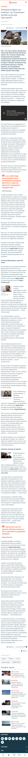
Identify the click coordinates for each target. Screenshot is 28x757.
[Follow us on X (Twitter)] (6, 738)
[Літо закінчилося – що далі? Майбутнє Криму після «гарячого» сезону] (6, 673)
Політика (4, 7)
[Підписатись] (2, 742)
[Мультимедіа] (8, 755)
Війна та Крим (15, 672)
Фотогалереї (14, 680)
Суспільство (14, 701)
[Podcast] (24, 738)
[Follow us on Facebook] (2, 738)
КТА (14, 755)
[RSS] (20, 738)
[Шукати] (24, 755)
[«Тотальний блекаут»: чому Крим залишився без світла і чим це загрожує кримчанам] (6, 692)
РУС (19, 755)
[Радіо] (3, 755)
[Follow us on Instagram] (16, 738)
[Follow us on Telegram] (13, 738)
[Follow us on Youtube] (9, 738)
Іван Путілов (4, 21)
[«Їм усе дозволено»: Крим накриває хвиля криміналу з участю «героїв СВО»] (6, 702)
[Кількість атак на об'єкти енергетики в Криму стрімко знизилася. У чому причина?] (6, 723)
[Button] (10, 28)
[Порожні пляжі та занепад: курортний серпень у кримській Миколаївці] (6, 682)
